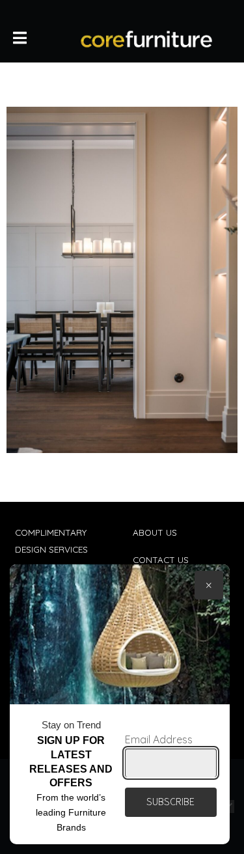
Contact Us (161, 559)
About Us (155, 532)
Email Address (159, 739)
